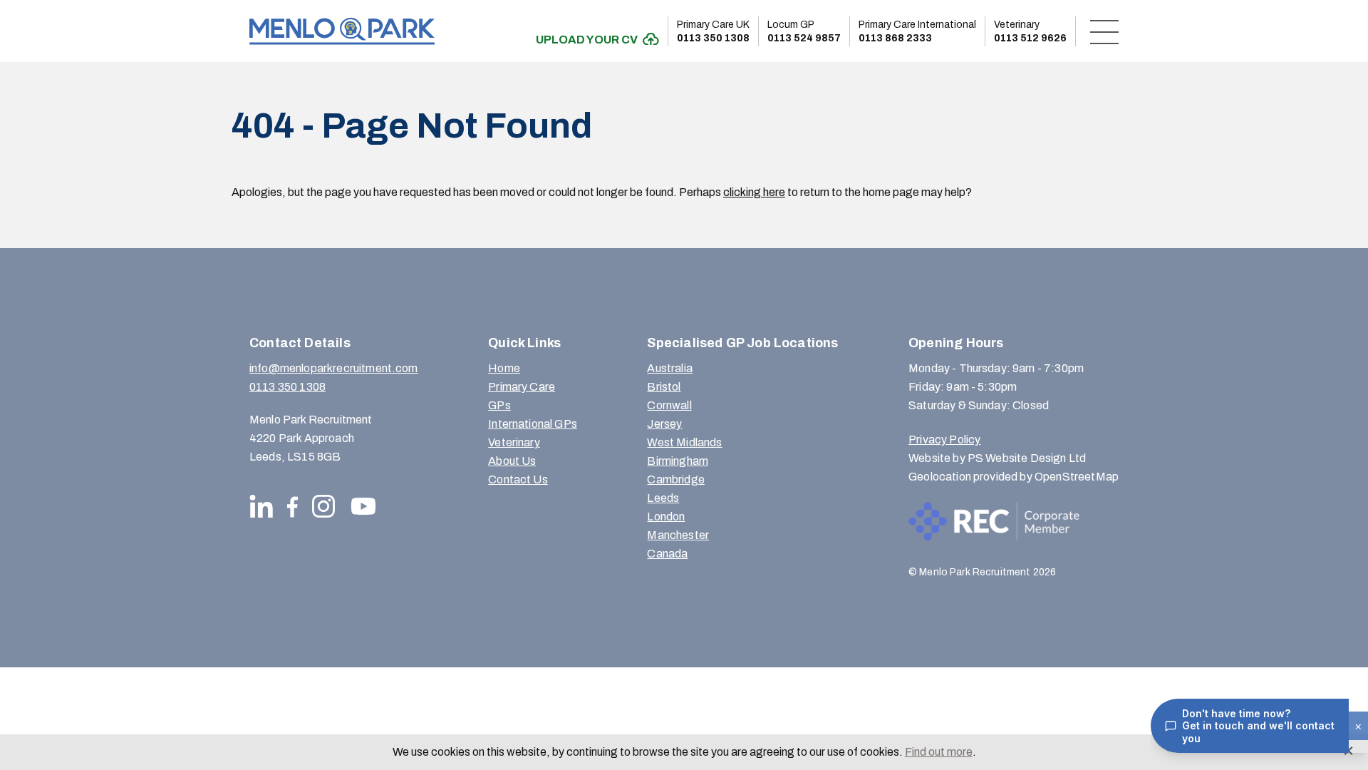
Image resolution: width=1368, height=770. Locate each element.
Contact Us (518, 479)
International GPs (532, 424)
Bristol (663, 387)
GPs (499, 405)
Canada (667, 554)
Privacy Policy (944, 439)
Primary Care (521, 387)
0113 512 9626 (1030, 31)
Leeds (663, 498)
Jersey (664, 424)
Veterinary (514, 442)
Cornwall (669, 405)
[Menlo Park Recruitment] (342, 31)
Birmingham (677, 461)
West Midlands (684, 442)
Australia (669, 368)
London (666, 516)
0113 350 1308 (713, 31)
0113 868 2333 (917, 31)
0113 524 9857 (804, 31)
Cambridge (675, 479)
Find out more (939, 752)
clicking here (754, 192)
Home (504, 368)
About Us (512, 461)
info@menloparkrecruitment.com (333, 368)
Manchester (678, 535)
